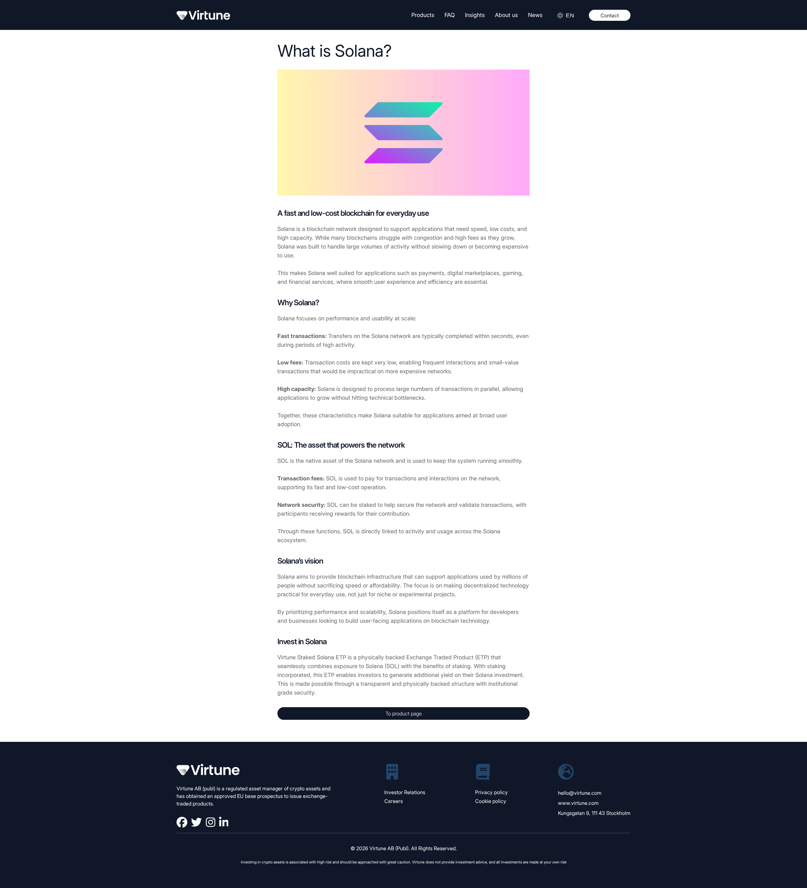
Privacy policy (491, 792)
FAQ (449, 15)
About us (506, 15)
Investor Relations (404, 792)
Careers (393, 801)
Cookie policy (490, 801)
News (535, 15)
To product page (404, 713)
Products (422, 15)
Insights (475, 15)
